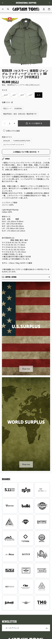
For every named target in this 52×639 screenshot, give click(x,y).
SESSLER (6, 140)
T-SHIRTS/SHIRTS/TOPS (21, 140)
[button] (49, 619)
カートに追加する (35, 123)
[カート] (49, 9)
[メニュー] (3, 9)
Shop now (26, 369)
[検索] (8, 9)
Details (7, 159)
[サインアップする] (46, 628)
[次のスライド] (49, 2)
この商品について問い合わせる (25, 152)
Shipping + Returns (10, 277)
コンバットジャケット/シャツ (13, 144)
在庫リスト (6, 102)
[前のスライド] (2, 2)
